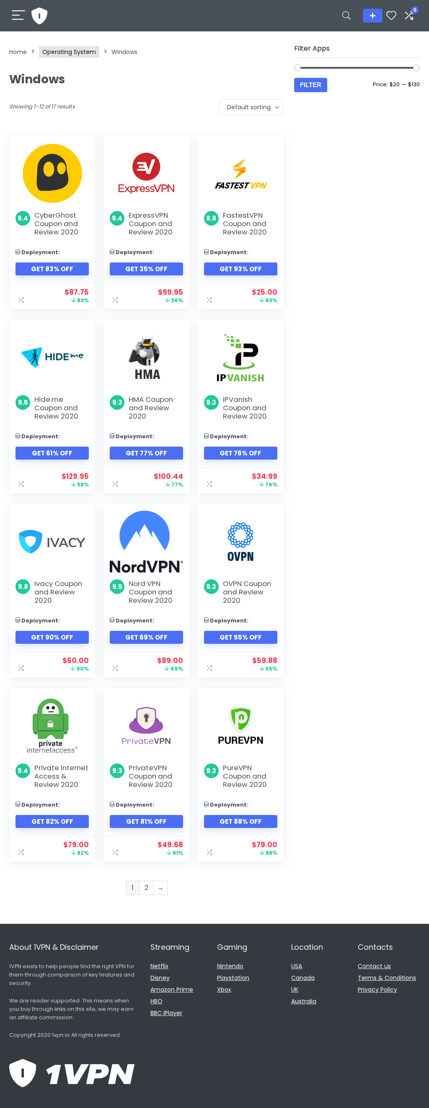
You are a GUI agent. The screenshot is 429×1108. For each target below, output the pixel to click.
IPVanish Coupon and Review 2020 (245, 407)
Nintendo (230, 966)
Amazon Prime (171, 989)
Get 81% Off (146, 821)
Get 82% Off (52, 821)
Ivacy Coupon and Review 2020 (58, 591)
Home (18, 52)
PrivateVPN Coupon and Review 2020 (151, 776)
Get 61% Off (52, 453)
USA (296, 966)
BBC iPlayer (166, 1013)
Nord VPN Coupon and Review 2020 (151, 591)
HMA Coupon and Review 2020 (151, 407)
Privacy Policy (377, 989)
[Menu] (18, 16)
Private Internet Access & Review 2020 (61, 776)
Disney (160, 978)
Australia (303, 1001)
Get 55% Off (241, 637)
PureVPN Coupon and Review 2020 (245, 776)
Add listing (372, 16)
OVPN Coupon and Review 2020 (247, 591)
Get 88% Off (241, 821)
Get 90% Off (52, 637)
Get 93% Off (241, 269)
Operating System (69, 52)
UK (294, 989)
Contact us (374, 966)
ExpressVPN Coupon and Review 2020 (151, 223)
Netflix (159, 966)
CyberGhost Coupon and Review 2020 (56, 223)
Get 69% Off (146, 637)
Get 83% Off (52, 269)
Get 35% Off (146, 269)
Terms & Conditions (387, 978)
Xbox (224, 989)
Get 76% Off (240, 453)
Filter (310, 84)
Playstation (233, 978)
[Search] (346, 16)
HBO (156, 1001)
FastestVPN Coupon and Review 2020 (245, 223)
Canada (303, 978)
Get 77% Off (146, 453)
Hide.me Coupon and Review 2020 (56, 407)
